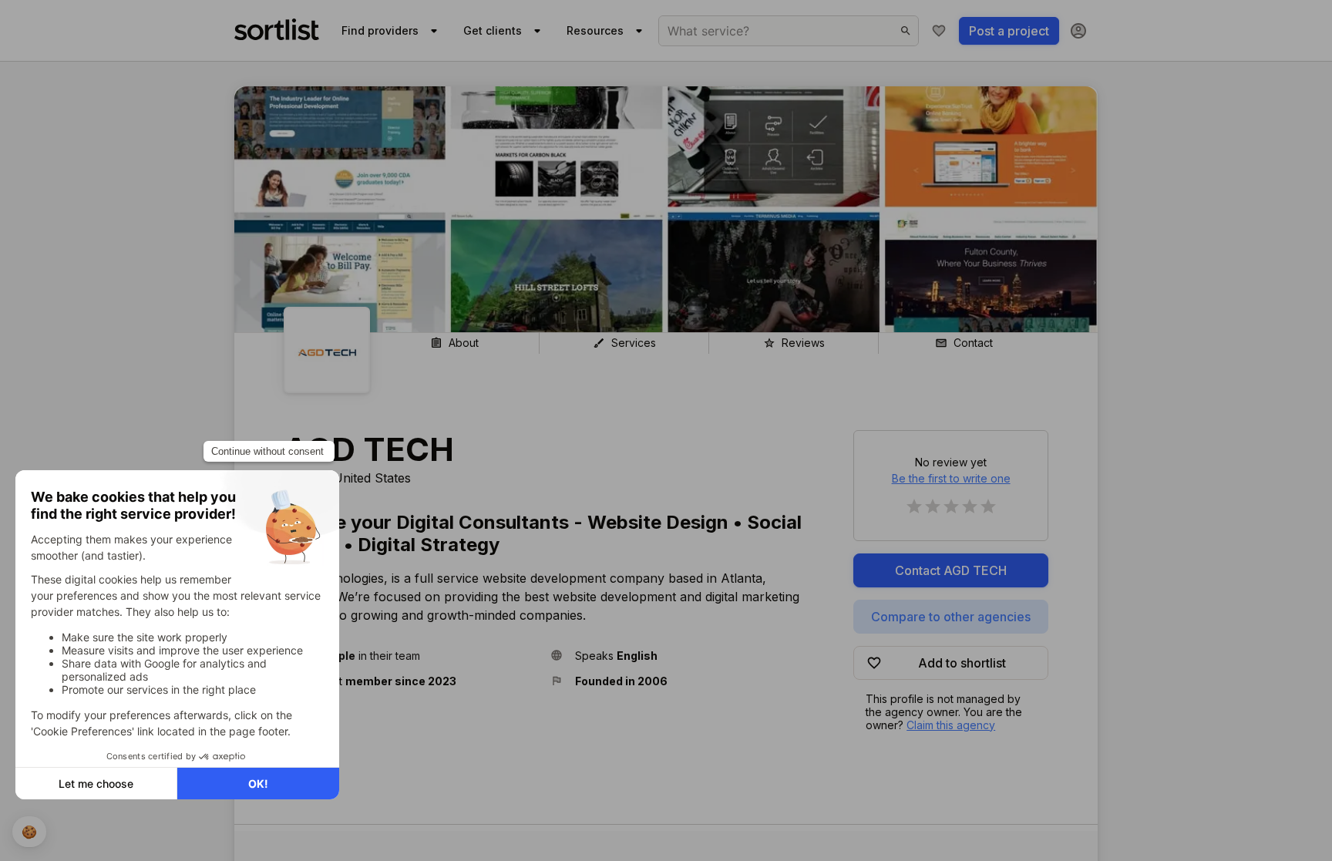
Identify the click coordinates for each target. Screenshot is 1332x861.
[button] (411, 655)
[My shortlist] (939, 31)
